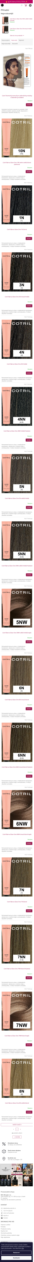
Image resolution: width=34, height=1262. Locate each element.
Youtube (5, 1218)
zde (23, 1248)
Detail (29, 104)
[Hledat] (21, 5)
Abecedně (15, 43)
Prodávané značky (6, 1229)
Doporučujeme (6, 40)
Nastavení (16, 1252)
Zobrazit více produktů (16, 35)
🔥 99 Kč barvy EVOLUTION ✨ (16, 1)
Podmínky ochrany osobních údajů (10, 1235)
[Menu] (30, 5)
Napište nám (4, 1231)
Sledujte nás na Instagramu (5, 1170)
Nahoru (17, 1137)
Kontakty (3, 1226)
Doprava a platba (5, 1224)
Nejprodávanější (6, 43)
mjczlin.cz (6, 1215)
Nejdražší (21, 40)
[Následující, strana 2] (17, 1129)
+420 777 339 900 (7, 1210)
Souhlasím (16, 1258)
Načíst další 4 (17, 1124)
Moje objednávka (5, 1237)
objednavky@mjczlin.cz (9, 1208)
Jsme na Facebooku (8, 1213)
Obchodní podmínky (6, 1233)
